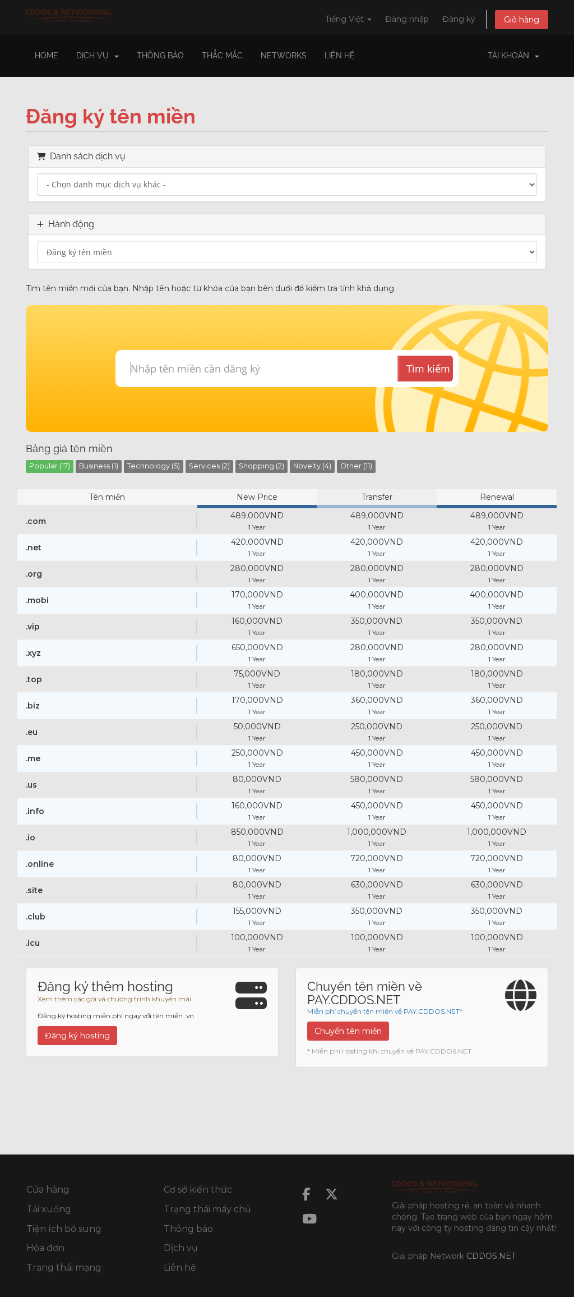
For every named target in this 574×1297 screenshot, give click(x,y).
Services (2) (209, 466)
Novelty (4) (312, 466)
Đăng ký (458, 19)
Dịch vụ (181, 1248)
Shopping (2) (261, 466)
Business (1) (98, 466)
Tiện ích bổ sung (63, 1229)
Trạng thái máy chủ (207, 1209)
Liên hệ (340, 55)
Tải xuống (48, 1209)
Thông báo (160, 55)
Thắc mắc (222, 55)
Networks (284, 55)
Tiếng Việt (345, 19)
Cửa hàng (48, 1189)
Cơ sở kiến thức (198, 1189)
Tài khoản (511, 55)
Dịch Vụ (94, 55)
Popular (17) (49, 466)
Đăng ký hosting (77, 1036)
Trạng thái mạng (63, 1267)
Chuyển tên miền (348, 1031)
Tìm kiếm (428, 368)
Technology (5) (153, 466)
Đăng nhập (407, 19)
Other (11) (356, 466)
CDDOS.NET (491, 1256)
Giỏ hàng (521, 20)
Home (46, 55)
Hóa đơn (45, 1248)
